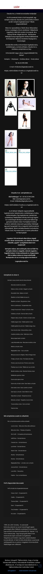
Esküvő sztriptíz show (29, 317)
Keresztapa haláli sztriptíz (18, 338)
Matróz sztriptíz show (17, 346)
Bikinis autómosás (16, 305)
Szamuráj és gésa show (17, 379)
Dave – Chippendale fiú (17, 505)
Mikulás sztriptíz (15, 400)
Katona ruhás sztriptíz (17, 289)
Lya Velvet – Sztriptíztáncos (18, 446)
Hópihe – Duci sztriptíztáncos (19, 475)
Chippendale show (26, 305)
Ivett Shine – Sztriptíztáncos (18, 438)
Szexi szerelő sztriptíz (26, 387)
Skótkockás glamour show (18, 375)
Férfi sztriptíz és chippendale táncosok (18, 488)
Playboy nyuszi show (16, 367)
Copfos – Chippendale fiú (17, 497)
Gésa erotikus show (26, 330)
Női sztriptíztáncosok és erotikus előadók (18, 421)
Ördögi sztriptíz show (17, 359)
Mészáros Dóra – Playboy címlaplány (21, 430)
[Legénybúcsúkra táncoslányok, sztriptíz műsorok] (21, 4)
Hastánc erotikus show (17, 334)
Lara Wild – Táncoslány (17, 471)
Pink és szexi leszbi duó (17, 363)
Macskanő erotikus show (29, 342)
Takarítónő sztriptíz (16, 396)
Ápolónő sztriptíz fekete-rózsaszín (20, 297)
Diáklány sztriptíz (16, 313)
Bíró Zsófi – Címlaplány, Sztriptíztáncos (21, 434)
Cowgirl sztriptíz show (27, 309)
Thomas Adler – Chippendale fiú (19, 501)
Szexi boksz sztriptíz (30, 383)
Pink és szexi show (29, 363)
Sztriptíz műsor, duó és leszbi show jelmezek (19, 280)
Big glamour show (25, 301)
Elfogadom (12, 570)
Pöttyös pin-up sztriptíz (29, 367)
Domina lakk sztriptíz (26, 313)
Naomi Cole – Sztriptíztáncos (18, 450)
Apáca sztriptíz (24, 293)
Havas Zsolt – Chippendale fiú (19, 493)
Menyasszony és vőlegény (18, 354)
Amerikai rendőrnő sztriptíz (18, 285)
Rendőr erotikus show (16, 371)
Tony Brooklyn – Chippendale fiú (19, 509)
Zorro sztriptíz (26, 404)
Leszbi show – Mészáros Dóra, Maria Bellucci (23, 426)
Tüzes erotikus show (16, 404)
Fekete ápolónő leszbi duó (18, 326)
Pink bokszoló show (28, 359)
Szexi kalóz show (15, 387)
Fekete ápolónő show (27, 322)
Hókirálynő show (28, 334)
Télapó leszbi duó (26, 396)
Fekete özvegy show (30, 326)
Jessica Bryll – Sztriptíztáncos (19, 467)
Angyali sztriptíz (28, 289)
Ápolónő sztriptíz (15, 301)
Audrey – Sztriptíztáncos (17, 454)
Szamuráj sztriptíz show (17, 383)
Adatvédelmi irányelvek (27, 570)
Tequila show (14, 408)
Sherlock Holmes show (29, 371)
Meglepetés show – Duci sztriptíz (20, 350)
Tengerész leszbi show (27, 400)
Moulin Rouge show (30, 354)
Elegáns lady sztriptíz (17, 317)
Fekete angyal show (16, 322)
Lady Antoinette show (16, 342)
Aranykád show (15, 293)
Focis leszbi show (16, 330)
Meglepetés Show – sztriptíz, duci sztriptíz (22, 463)
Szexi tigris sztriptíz (16, 391)
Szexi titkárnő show (27, 391)
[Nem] (40, 566)
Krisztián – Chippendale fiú (18, 513)
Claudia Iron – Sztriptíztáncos (19, 442)
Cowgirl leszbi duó (16, 309)
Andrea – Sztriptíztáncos (17, 459)
